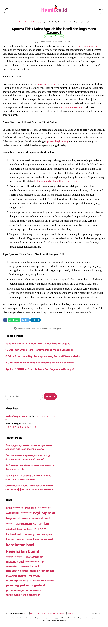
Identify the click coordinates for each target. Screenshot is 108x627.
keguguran (47, 534)
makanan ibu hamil (30, 566)
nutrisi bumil (35, 580)
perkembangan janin (19, 590)
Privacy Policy (59, 613)
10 (28, 427)
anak (9, 507)
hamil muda (28, 529)
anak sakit (30, 507)
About (26, 613)
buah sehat (26, 518)
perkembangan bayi (32, 585)
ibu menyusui (31, 534)
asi (49, 507)
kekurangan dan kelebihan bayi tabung (56, 181)
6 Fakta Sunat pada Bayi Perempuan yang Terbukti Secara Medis (42, 356)
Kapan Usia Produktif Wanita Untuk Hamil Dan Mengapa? (38, 343)
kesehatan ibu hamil (14, 557)
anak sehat (42, 508)
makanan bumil (12, 566)
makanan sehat (17, 571)
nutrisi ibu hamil (47, 580)
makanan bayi (15, 561)
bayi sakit (48, 513)
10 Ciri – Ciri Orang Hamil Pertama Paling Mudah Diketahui (39, 349)
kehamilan (13, 539)
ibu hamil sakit (13, 534)
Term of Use (46, 613)
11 (31, 427)
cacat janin (35, 329)
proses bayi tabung (57, 141)
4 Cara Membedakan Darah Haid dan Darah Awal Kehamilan (39, 362)
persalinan (37, 590)
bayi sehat (13, 518)
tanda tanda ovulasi (71, 107)
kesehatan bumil (22, 551)
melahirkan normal (16, 575)
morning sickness (17, 580)
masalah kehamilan (41, 570)
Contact (70, 613)
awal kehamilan (24, 329)
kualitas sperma (56, 329)
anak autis (18, 507)
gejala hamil (11, 529)
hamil (19, 529)
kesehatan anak (43, 539)
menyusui (35, 575)
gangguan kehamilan (32, 523)
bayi (36, 513)
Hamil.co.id (18, 613)
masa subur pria (46, 83)
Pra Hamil (28, 22)
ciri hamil (10, 523)
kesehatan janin (33, 556)
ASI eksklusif (12, 512)
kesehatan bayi (20, 544)
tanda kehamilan (30, 594)
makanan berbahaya (34, 561)
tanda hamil (13, 594)
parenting (12, 585)
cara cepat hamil (41, 518)
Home (21, 22)
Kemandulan (37, 22)
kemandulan (45, 329)
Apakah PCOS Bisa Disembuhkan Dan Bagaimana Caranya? (39, 369)
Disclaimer (34, 613)
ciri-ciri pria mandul (86, 45)
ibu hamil (41, 529)
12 (35, 427)
